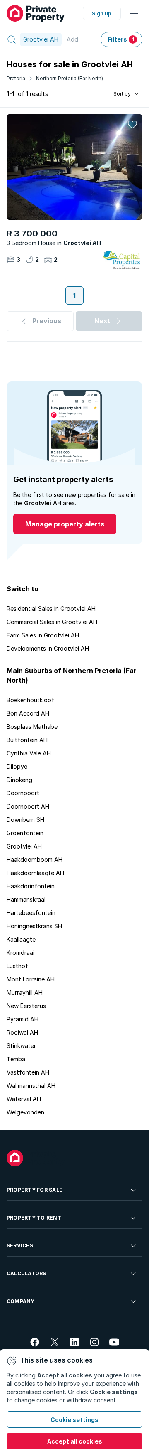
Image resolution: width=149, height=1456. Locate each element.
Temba (16, 1058)
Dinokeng (19, 779)
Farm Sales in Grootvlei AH (43, 635)
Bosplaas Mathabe (32, 726)
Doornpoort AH (28, 806)
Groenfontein (25, 832)
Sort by (122, 94)
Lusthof (17, 965)
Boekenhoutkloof (30, 699)
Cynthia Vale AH (29, 753)
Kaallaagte (21, 939)
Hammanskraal (26, 899)
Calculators (26, 1273)
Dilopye (17, 766)
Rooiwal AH (22, 1032)
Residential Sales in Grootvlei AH (51, 608)
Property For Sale (34, 1190)
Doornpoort (23, 793)
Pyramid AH (22, 1019)
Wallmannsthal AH (31, 1085)
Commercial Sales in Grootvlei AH (52, 621)
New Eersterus (26, 1005)
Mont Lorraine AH (31, 979)
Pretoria (16, 78)
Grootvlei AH (24, 846)
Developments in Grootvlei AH (48, 648)
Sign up (101, 13)
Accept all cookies (74, 1441)
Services (20, 1245)
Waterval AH (24, 1098)
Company (21, 1301)
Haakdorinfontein (31, 886)
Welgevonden (25, 1112)
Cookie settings (74, 1419)
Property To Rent (34, 1218)
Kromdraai (20, 952)
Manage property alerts (64, 524)
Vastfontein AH (28, 1072)
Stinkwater (21, 1045)
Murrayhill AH (25, 992)
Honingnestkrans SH (34, 926)
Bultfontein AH (27, 739)
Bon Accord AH (28, 713)
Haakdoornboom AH (34, 859)
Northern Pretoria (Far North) (69, 78)
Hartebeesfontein (31, 912)
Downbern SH (25, 819)
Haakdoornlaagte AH (35, 872)
